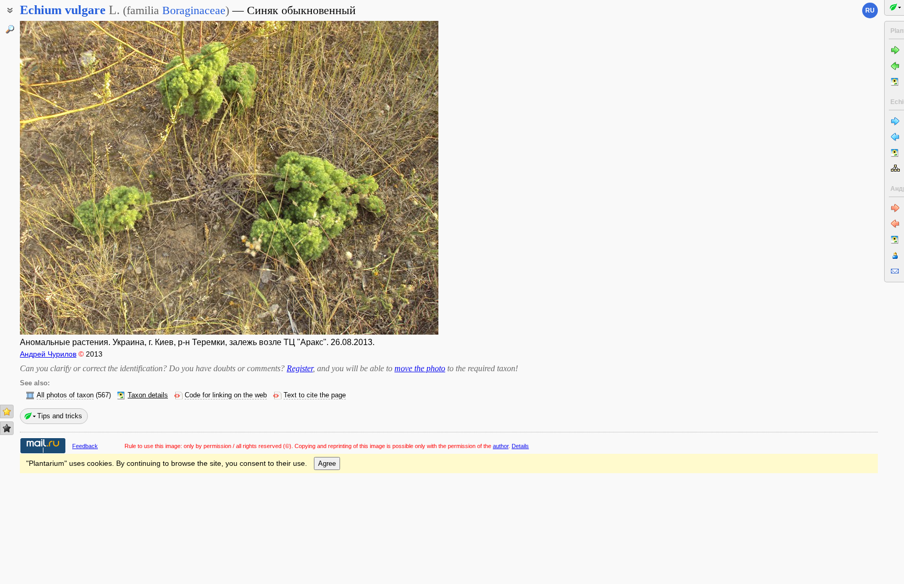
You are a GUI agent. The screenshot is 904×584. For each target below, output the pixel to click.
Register (300, 368)
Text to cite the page (315, 395)
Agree (327, 463)
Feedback (85, 446)
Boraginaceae (193, 10)
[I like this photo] (7, 411)
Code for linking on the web (226, 395)
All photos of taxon (65, 395)
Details (520, 446)
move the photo (419, 368)
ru (870, 10)
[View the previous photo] (64, 178)
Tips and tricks (59, 416)
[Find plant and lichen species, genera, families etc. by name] (10, 29)
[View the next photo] (394, 178)
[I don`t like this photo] (7, 428)
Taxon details (148, 395)
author (500, 446)
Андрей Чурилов (48, 354)
